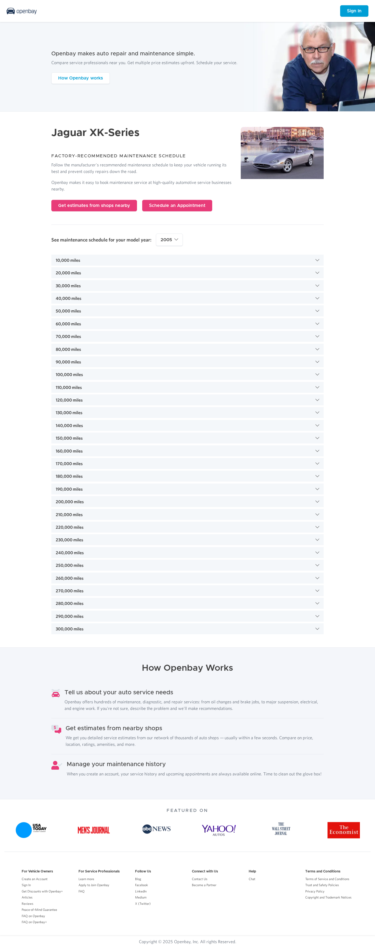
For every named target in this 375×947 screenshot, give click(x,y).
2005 (166, 240)
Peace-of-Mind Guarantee (39, 909)
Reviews (27, 903)
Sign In (354, 11)
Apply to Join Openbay (94, 885)
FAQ (82, 891)
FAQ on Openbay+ (34, 922)
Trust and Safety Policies (322, 885)
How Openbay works (80, 78)
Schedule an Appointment (177, 205)
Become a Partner (204, 885)
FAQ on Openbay (33, 916)
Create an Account (34, 879)
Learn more (86, 879)
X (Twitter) (143, 903)
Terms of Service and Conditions (327, 879)
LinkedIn (141, 891)
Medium (141, 897)
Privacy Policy (314, 891)
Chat (252, 879)
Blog (138, 879)
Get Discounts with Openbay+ (42, 891)
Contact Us (199, 879)
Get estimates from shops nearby (94, 205)
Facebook (141, 885)
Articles (27, 897)
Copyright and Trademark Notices (328, 897)
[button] (187, 260)
